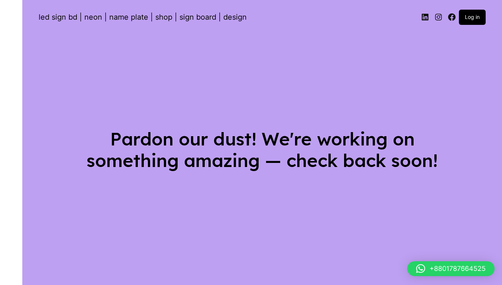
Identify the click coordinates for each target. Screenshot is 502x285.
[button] (451, 268)
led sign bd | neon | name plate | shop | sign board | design (143, 17)
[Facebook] (451, 17)
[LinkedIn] (425, 17)
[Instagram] (438, 17)
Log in (472, 17)
